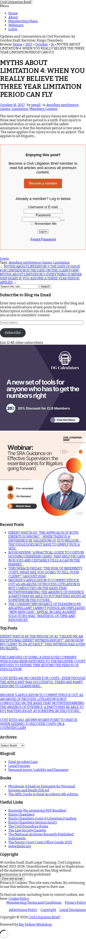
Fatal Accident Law (23, 762)
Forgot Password (43, 239)
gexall (36, 105)
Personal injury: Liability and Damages (38, 770)
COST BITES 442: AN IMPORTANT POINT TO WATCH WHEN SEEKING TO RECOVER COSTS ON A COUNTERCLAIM (38, 724)
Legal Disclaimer (72, 910)
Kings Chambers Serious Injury (32, 822)
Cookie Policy (19, 899)
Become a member (43, 183)
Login (12, 29)
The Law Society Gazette (27, 830)
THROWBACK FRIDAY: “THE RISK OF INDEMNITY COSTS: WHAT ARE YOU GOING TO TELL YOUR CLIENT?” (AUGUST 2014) (45, 572)
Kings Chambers (21, 814)
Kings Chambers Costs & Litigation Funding (42, 818)
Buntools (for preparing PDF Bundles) (37, 810)
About (13, 17)
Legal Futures (19, 766)
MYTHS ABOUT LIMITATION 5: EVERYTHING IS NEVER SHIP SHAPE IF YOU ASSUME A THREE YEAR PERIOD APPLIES (41, 278)
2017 (28, 44)
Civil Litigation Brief (16, 2)
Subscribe (13, 333)
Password (43, 215)
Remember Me (45, 223)
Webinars (16, 25)
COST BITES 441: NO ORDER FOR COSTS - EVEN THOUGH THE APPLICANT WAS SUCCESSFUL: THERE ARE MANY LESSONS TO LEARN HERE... (42, 682)
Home (13, 13)
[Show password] (62, 220)
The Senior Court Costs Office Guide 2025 (40, 842)
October (41, 44)
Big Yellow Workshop (35, 924)
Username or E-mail (43, 207)
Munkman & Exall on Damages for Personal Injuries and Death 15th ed (41, 788)
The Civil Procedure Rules (28, 826)
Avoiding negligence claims (30, 262)
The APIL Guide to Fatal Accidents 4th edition (43, 794)
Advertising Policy (23, 910)
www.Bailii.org (19, 846)
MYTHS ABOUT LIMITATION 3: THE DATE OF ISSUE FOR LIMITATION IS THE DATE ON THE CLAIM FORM (40, 268)
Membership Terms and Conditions (34, 903)
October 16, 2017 (12, 105)
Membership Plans (23, 21)
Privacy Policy (75, 903)
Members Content (43, 109)
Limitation (20, 109)
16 (52, 44)
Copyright (48, 910)
